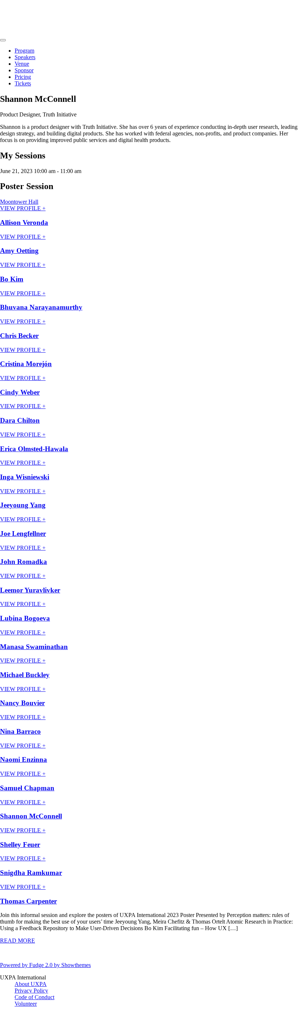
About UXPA (31, 984)
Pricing (23, 77)
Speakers (25, 57)
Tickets (23, 83)
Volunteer (26, 1004)
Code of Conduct (34, 997)
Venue (22, 64)
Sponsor (24, 70)
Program (24, 50)
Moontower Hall (19, 202)
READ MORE (17, 940)
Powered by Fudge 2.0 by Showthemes (45, 965)
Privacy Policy (31, 990)
